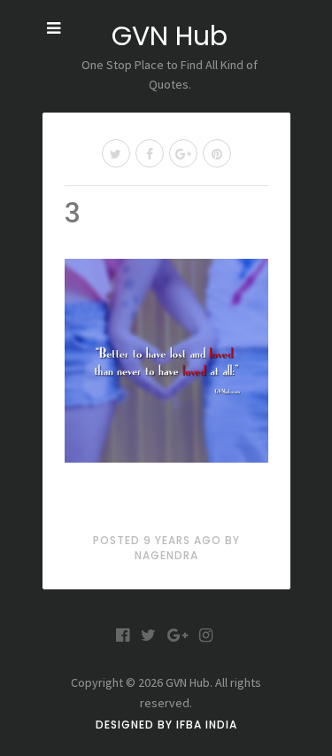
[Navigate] (53, 28)
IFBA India (206, 724)
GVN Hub (170, 36)
